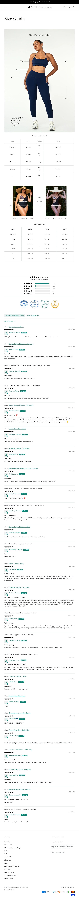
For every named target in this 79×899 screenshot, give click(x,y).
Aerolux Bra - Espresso (17, 696)
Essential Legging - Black (18, 676)
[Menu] (5, 7)
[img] (39, 277)
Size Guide (8, 845)
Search (6, 842)
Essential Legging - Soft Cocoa (19, 713)
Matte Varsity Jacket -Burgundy (20, 769)
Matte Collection (13, 887)
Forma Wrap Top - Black (17, 429)
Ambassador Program (12, 866)
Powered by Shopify (9, 889)
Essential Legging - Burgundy (19, 448)
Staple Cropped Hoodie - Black (19, 527)
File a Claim (8, 878)
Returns (7, 851)
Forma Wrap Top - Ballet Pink (19, 730)
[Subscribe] (63, 842)
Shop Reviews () (33, 315)
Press (6, 863)
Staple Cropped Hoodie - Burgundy (21, 344)
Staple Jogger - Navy (16, 327)
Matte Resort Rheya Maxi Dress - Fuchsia (23, 468)
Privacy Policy (9, 872)
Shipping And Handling (12, 848)
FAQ (6, 854)
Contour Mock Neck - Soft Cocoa (20, 750)
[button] (64, 7)
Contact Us (8, 857)
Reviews (7, 869)
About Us (7, 860)
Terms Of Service (10, 875)
